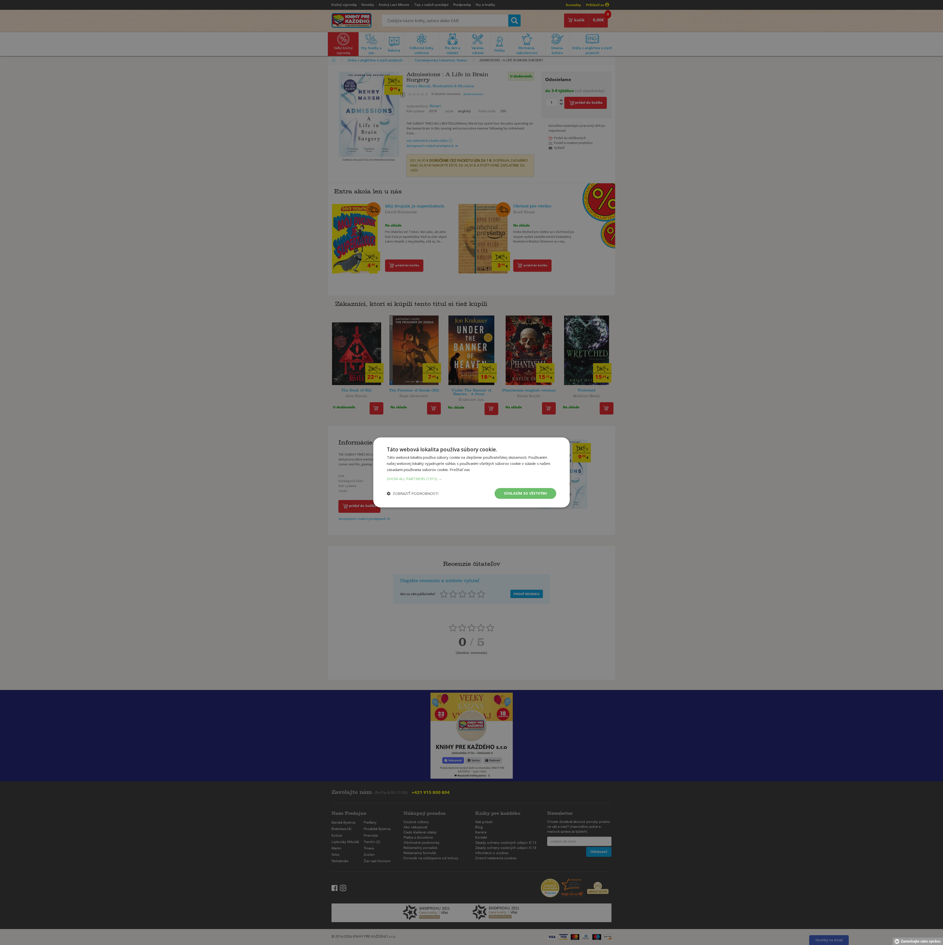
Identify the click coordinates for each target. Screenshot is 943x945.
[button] (471, 478)
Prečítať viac (460, 469)
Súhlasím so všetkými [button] (525, 493)
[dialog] (471, 472)
